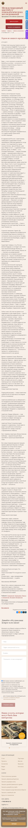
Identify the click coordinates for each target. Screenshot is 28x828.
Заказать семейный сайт (8, 792)
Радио (3, 769)
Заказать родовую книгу (8, 782)
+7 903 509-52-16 (6, 801)
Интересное (19, 597)
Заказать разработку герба (9, 787)
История (12, 597)
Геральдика (18, 596)
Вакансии (20, 764)
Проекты (4, 761)
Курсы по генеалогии (7, 795)
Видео (3, 766)
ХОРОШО (14, 824)
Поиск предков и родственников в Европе (13, 790)
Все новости (5, 608)
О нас (3, 758)
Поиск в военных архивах (8, 776)
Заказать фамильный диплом (10, 779)
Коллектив (4, 764)
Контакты (21, 766)
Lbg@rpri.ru (4, 804)
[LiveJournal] (26, 612)
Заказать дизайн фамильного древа (11, 784)
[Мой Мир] (21, 612)
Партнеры (21, 758)
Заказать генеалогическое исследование (14, 743)
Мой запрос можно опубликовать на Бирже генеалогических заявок (12, 682)
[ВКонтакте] (17, 612)
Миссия (20, 761)
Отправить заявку (8, 705)
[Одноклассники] (19, 612)
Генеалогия (10, 596)
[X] (23, 612)
